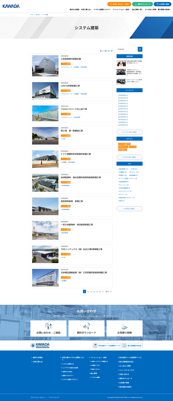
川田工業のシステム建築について (73, 358)
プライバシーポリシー (38, 397)
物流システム (95, 369)
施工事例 (94, 373)
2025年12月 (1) (123, 109)
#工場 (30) (134, 169)
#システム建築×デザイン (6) (128, 178)
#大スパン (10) (134, 172)
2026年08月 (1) (123, 95)
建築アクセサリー (68, 375)
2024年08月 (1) (123, 122)
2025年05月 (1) (123, 114)
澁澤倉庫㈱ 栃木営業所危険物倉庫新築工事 (81, 177)
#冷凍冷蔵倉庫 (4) (124, 188)
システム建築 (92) (124, 144)
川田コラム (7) (123, 147)
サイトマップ (54, 397)
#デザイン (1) (123, 194)
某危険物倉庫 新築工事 (72, 201)
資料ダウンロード (144, 4)
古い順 (110, 51)
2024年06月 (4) (123, 125)
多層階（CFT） (96, 365)
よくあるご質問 (150, 9)
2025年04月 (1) (123, 117)
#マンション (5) (124, 185)
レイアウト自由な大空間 (70, 368)
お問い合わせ (124, 374)
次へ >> (109, 291)
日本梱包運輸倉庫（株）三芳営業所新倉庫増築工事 (84, 272)
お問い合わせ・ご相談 (121, 4)
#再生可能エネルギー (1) (126, 198)
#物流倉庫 (83, 67)
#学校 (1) (121, 201)
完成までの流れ (67, 372)
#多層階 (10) (123, 172)
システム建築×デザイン (70, 379)
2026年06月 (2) (123, 101)
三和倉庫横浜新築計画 (71, 58)
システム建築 (65, 64)
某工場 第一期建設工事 (72, 130)
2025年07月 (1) (123, 111)
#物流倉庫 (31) (123, 169)
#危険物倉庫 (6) (124, 182)
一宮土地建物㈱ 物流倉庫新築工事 (77, 224)
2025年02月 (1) (123, 120)
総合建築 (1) (122, 150)
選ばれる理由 (74, 9)
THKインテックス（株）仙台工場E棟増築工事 (81, 249)
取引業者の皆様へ (164, 9)
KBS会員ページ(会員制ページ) (130, 357)
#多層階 (76, 67)
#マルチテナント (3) (125, 191)
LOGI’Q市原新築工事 (70, 85)
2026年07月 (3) (123, 98)
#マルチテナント (66, 67)
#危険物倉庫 (65, 185)
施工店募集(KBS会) (126, 361)
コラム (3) (133, 147)
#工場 (63, 139)
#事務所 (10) (123, 175)
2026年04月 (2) (123, 106)
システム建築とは (68, 364)
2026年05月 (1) (123, 103)
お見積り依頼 (164, 4)
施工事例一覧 (137, 9)
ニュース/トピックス (126, 370)
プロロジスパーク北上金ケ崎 (74, 109)
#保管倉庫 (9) (133, 175)
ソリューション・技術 (121, 9)
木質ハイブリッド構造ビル (99, 361)
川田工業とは (86, 9)
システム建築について (102, 9)
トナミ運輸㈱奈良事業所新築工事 (76, 153)
